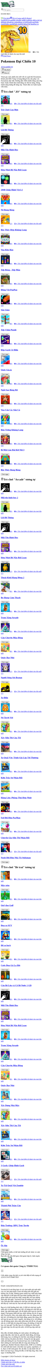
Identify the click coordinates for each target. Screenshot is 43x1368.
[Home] (8, 7)
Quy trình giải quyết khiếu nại (11, 1366)
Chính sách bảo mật (8, 1364)
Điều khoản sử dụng (8, 1360)
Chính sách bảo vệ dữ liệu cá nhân (13, 1362)
